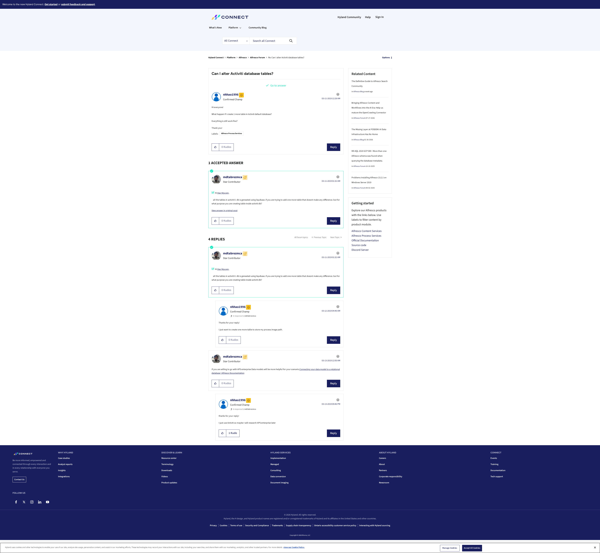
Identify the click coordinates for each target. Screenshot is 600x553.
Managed (274, 464)
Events (494, 458)
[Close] (595, 547)
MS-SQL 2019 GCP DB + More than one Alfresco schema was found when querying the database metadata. (369, 156)
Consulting (275, 470)
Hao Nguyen (223, 193)
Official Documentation (365, 240)
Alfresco (243, 57)
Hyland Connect (216, 57)
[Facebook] (16, 502)
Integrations (64, 476)
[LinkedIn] (39, 502)
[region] (300, 548)
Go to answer (278, 86)
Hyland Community (349, 17)
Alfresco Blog (358, 91)
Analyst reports (65, 464)
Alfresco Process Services (231, 133)
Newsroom (384, 482)
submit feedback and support (78, 4)
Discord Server (360, 250)
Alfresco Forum (257, 57)
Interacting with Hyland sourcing (374, 525)
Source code (359, 245)
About (382, 464)
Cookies (223, 525)
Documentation (498, 470)
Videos (164, 476)
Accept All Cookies (472, 548)
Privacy (213, 525)
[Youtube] (47, 502)
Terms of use (236, 525)
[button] (215, 147)
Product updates (169, 482)
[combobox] (273, 41)
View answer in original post (224, 210)
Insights (62, 470)
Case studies (64, 458)
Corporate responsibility (390, 476)
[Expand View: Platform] (240, 27)
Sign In (379, 17)
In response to (244, 316)
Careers (382, 458)
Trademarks (277, 525)
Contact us (19, 479)
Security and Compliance (257, 525)
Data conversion (278, 476)
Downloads (166, 470)
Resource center (168, 458)
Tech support (497, 476)
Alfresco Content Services (367, 231)
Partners (383, 470)
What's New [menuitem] (215, 27)
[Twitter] (23, 502)
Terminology (167, 464)
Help (368, 17)
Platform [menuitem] (233, 27)
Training (494, 464)
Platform (231, 57)
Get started (51, 4)
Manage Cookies (449, 548)
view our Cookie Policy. (294, 547)
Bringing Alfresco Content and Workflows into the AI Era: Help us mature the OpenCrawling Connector (369, 107)
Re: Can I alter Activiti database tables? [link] (286, 57)
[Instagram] (31, 502)
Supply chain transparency (298, 525)
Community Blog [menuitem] (258, 27)
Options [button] (386, 57)
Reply (333, 147)
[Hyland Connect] (230, 17)
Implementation (278, 458)
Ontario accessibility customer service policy (335, 525)
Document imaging (279, 482)
